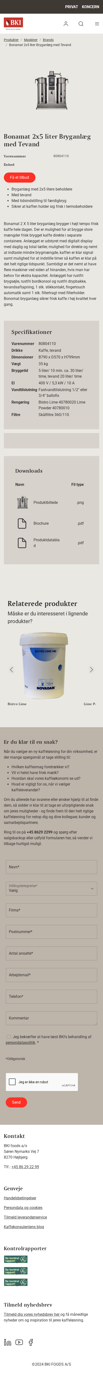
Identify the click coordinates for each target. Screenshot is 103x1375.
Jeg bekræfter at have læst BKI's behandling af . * (49, 1040)
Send (16, 1102)
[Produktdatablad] (22, 542)
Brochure (41, 523)
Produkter (11, 40)
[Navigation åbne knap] (97, 23)
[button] (66, 24)
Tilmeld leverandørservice (25, 1217)
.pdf (80, 523)
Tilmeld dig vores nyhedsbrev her (32, 1314)
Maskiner (31, 40)
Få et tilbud (19, 177)
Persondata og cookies (23, 1207)
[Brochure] (22, 523)
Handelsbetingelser (20, 1198)
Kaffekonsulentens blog (24, 1227)
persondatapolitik (20, 1042)
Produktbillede (46, 502)
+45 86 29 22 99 (25, 1167)
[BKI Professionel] (13, 24)
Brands (48, 40)
